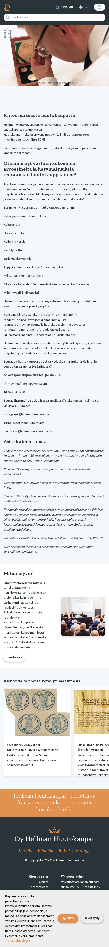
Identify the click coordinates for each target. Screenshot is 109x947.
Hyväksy (68, 918)
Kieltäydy (92, 918)
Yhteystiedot (39, 887)
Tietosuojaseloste (17, 940)
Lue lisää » (15, 657)
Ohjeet (43, 882)
